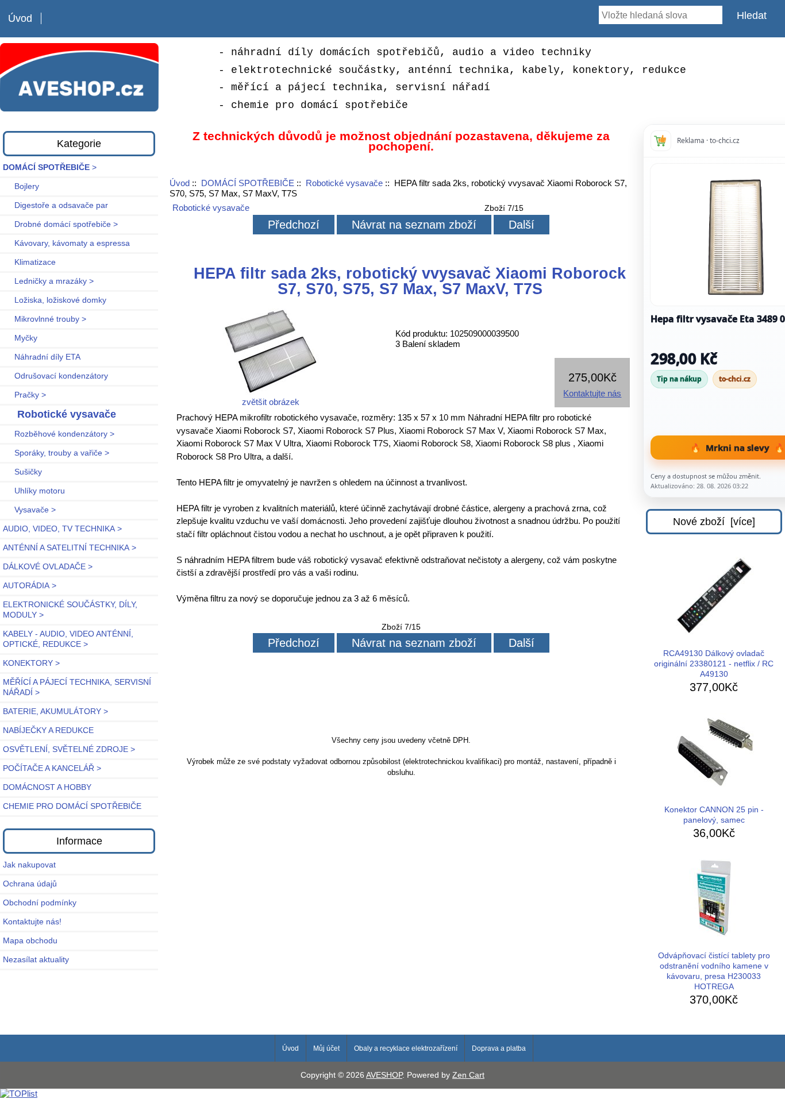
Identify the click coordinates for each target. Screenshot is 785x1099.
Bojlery (21, 186)
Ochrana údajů (30, 884)
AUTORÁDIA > (29, 585)
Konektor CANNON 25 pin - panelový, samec (714, 814)
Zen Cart (468, 1075)
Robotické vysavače (344, 183)
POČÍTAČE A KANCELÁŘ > (52, 768)
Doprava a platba (499, 1048)
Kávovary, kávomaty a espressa (66, 243)
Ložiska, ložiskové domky (54, 300)
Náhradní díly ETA (41, 357)
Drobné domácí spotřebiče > (60, 224)
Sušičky (22, 472)
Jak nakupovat (29, 865)
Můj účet (326, 1048)
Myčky (20, 338)
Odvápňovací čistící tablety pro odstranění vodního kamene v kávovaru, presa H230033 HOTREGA (714, 971)
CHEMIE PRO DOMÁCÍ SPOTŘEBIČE (72, 806)
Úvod (20, 18)
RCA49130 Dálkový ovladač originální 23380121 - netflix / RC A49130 (714, 663)
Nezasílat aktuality (36, 959)
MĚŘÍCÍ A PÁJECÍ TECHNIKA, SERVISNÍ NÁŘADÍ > (77, 687)
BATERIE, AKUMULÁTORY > (55, 711)
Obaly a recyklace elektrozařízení (405, 1048)
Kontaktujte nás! (32, 921)
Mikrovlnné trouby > (44, 319)
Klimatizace (29, 262)
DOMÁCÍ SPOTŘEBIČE (247, 183)
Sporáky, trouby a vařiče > (56, 453)
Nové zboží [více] (714, 521)
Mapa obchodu (30, 940)
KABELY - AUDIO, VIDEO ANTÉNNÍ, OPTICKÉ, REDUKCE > (68, 639)
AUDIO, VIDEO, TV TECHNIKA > (62, 529)
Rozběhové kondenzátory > (58, 434)
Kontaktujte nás (592, 393)
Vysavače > (29, 510)
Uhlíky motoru (34, 491)
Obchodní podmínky (39, 903)
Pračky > (24, 395)
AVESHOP (384, 1075)
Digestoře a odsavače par (55, 205)
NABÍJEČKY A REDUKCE (48, 730)
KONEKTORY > (31, 663)
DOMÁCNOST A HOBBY (47, 787)
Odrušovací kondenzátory (55, 376)
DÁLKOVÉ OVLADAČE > (48, 566)
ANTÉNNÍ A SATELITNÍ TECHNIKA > (69, 547)
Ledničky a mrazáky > (48, 281)
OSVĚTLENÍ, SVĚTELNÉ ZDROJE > (69, 749)
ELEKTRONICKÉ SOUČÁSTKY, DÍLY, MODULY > (70, 609)
